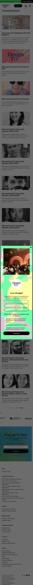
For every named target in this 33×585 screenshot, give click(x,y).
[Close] (31, 247)
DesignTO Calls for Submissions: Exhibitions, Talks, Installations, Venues (16, 320)
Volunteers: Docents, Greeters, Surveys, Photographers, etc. (15, 328)
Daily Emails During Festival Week (16, 325)
